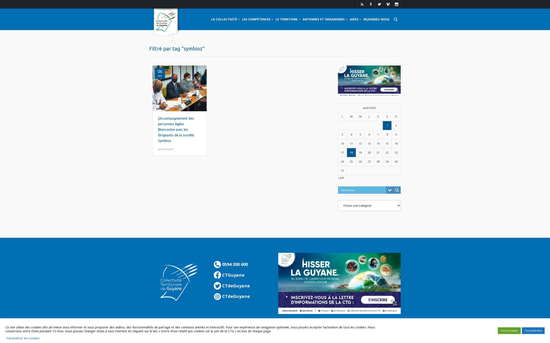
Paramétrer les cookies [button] (23, 338)
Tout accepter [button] (509, 330)
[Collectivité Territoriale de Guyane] (165, 22)
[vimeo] (387, 4)
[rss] (362, 4)
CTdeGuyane (235, 286)
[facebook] (370, 4)
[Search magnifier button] (397, 190)
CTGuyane (232, 275)
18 (351, 152)
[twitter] (379, 4)
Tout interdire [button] (533, 330)
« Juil (341, 178)
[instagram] (396, 4)
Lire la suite (165, 149)
